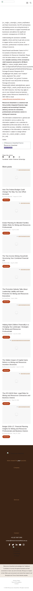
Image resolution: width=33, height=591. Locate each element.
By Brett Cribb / (6, 262)
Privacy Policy (16, 580)
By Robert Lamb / (7, 229)
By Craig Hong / (6, 298)
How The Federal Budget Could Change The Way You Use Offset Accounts (14, 192)
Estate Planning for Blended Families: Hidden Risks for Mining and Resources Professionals (16, 225)
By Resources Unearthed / (9, 367)
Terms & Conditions (16, 582)
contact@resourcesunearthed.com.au (13, 99)
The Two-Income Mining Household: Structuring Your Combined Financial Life (15, 258)
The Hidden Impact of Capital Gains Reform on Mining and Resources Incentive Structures (15, 362)
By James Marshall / (7, 196)
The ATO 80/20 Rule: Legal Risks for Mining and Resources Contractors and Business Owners (16, 395)
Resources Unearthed (10, 145)
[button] (5, 158)
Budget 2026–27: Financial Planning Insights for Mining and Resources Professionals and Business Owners (15, 429)
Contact (17, 583)
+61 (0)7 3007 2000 (16, 537)
